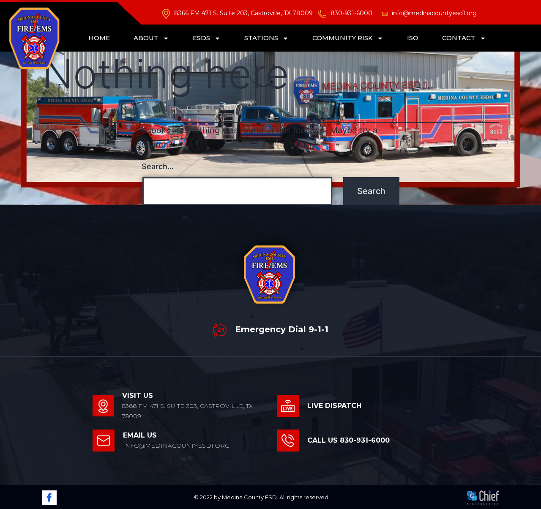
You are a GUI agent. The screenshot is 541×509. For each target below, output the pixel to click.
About (146, 38)
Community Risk (342, 38)
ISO (412, 38)
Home (99, 38)
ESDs (201, 38)
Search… (158, 166)
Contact (458, 38)
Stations (261, 38)
